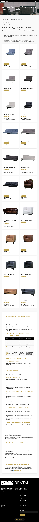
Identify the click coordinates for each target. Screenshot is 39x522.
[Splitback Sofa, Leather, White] (28, 157)
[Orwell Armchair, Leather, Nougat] (10, 238)
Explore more (6, 63)
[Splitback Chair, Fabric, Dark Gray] (28, 78)
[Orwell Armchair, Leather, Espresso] (28, 238)
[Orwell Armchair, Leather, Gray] (10, 264)
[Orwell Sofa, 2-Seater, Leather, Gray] (28, 290)
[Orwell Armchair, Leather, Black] (28, 264)
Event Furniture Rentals (12, 19)
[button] (37, 1)
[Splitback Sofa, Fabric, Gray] (28, 131)
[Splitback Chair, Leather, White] (10, 104)
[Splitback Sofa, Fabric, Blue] (10, 131)
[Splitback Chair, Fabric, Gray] (10, 78)
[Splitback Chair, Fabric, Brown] (28, 52)
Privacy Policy (3, 506)
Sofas (7, 354)
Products (6, 19)
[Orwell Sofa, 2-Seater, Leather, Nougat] (10, 290)
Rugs (10, 424)
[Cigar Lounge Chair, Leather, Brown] (28, 184)
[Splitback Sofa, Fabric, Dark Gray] (10, 157)
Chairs (7, 343)
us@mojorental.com (26, 501)
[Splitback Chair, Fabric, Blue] (10, 52)
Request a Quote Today (17, 470)
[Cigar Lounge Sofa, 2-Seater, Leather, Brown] (10, 210)
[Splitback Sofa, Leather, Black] (10, 184)
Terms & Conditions (4, 507)
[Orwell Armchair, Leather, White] (28, 210)
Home (3, 19)
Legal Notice (3, 505)
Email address (22, 510)
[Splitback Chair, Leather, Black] (28, 104)
